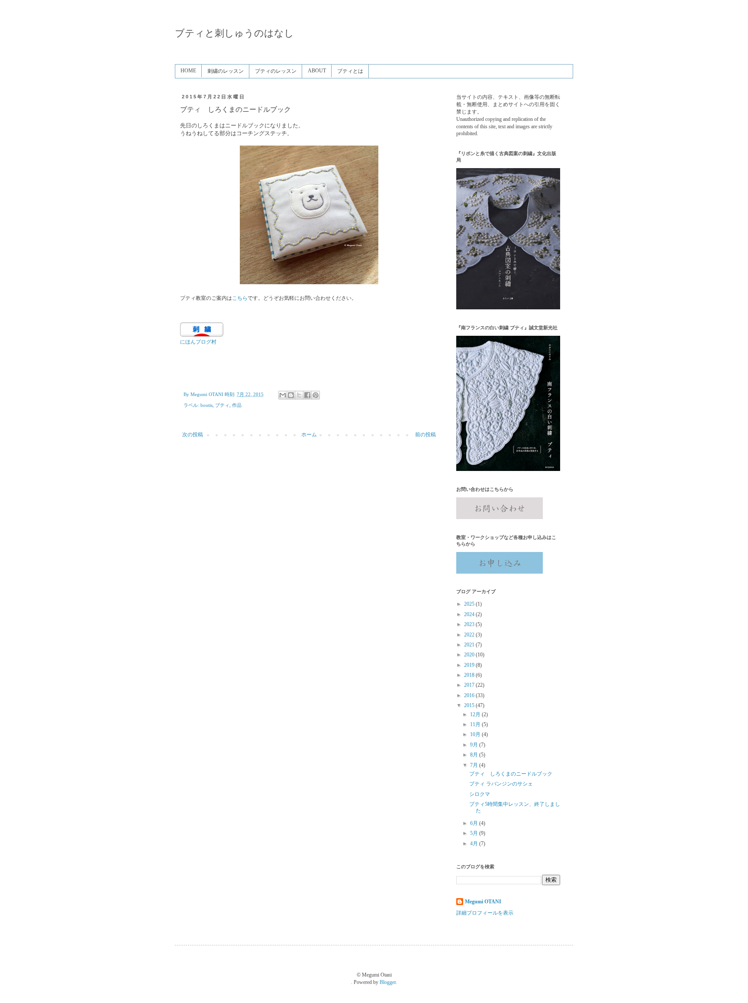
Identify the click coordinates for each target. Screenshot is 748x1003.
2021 (470, 645)
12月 (476, 714)
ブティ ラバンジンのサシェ (501, 784)
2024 (470, 614)
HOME (188, 71)
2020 (470, 655)
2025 (470, 604)
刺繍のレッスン (225, 71)
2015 (470, 705)
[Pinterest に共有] (315, 395)
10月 (476, 734)
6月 (474, 823)
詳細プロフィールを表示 (484, 913)
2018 (470, 675)
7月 (474, 765)
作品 (237, 405)
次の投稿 (192, 435)
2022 (470, 635)
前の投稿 (425, 435)
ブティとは (350, 71)
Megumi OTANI (483, 902)
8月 (474, 755)
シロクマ (479, 794)
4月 (474, 844)
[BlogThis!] (291, 395)
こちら (240, 298)
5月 (474, 833)
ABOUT (317, 71)
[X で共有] (299, 395)
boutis (206, 405)
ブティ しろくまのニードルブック (510, 774)
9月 (474, 745)
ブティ (222, 405)
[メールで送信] (282, 395)
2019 (470, 665)
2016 (470, 695)
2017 (470, 685)
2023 (470, 624)
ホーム (309, 435)
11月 (476, 724)
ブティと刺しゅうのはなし (234, 33)
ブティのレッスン (276, 71)
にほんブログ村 (198, 342)
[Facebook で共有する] (307, 395)
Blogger (388, 982)
